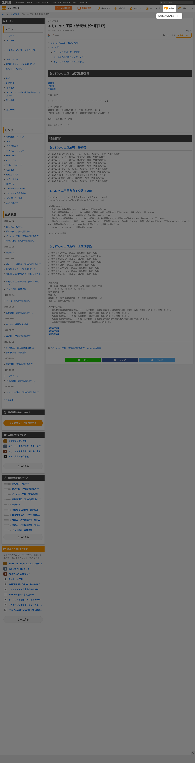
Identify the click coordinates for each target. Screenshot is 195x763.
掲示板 (171, 8)
